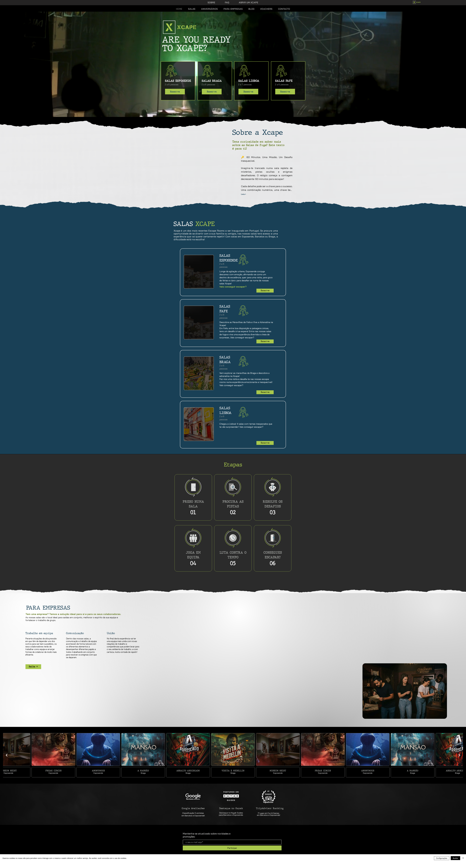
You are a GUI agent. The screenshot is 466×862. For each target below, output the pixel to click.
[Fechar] (463, 858)
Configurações (441, 858)
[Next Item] (459, 755)
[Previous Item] (6, 755)
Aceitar (455, 858)
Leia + (243, 194)
